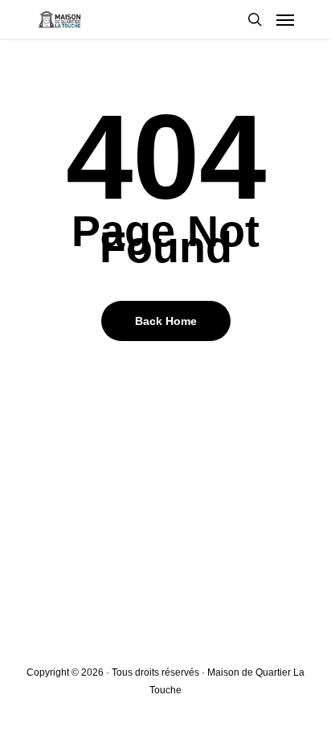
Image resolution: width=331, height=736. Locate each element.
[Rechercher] (254, 19)
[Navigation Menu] (285, 19)
